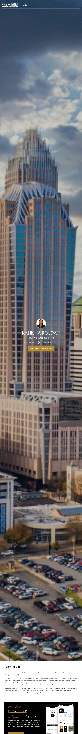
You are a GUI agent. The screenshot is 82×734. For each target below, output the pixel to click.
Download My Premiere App (41, 348)
